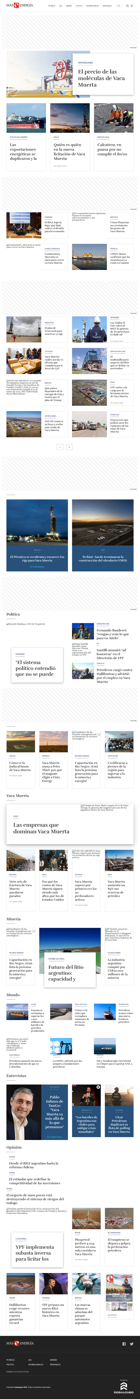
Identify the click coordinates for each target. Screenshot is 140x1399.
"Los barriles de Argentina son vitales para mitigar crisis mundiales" (86, 1124)
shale (56, 137)
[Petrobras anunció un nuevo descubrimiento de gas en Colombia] (17, 1046)
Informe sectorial (56, 959)
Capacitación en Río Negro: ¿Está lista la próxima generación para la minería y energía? (86, 772)
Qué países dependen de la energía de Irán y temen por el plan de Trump (54, 394)
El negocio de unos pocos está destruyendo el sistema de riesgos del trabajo (35, 1199)
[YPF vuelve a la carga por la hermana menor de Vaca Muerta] (89, 393)
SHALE (15, 816)
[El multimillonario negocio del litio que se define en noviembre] (89, 361)
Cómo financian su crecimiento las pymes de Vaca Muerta (119, 227)
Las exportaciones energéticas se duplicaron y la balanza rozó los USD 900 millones (26, 156)
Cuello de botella (81, 1004)
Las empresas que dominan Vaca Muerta (41, 828)
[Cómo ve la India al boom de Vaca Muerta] (21, 741)
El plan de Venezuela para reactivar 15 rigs (54, 330)
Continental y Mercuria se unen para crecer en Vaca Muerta (54, 258)
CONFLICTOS (57, 1055)
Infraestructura (103, 624)
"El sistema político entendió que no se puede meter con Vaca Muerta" (36, 674)
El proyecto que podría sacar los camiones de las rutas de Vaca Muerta (119, 425)
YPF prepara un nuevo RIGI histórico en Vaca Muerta (53, 1310)
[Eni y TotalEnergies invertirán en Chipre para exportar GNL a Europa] (105, 1046)
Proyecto (113, 249)
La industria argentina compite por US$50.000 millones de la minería (118, 969)
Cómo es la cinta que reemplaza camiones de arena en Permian (82, 1017)
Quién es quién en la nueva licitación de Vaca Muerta (69, 151)
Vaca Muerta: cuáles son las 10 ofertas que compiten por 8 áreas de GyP (54, 362)
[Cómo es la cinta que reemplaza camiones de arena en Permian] (61, 1012)
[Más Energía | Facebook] (127, 6)
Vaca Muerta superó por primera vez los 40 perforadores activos (86, 890)
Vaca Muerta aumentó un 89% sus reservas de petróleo (116, 889)
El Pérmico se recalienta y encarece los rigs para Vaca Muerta (37, 558)
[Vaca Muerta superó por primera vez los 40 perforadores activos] (86, 860)
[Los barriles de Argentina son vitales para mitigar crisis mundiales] (86, 1095)
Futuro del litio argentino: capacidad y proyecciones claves (66, 979)
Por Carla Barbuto (37, 567)
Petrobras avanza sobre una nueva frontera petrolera (126, 1016)
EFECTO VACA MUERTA (18, 137)
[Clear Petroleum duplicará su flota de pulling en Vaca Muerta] (119, 1095)
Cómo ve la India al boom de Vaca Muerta (20, 766)
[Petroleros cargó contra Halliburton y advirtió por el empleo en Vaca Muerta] (83, 671)
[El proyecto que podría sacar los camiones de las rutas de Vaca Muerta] (89, 424)
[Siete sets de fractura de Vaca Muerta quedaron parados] (21, 860)
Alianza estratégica (52, 249)
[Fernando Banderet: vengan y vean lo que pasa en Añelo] (83, 631)
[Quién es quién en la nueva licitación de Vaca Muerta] (70, 118)
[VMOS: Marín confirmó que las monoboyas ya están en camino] (89, 257)
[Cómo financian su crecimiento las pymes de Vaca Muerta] (89, 225)
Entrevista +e (86, 1110)
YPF (98, 644)
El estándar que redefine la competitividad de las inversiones (34, 1181)
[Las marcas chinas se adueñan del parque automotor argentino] (86, 1283)
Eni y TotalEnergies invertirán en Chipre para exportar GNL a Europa (114, 1063)
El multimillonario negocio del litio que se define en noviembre (119, 362)
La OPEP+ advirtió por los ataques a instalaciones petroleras (67, 1063)
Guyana (33, 1004)
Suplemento (112, 1315)
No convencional (114, 1233)
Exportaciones (85, 62)
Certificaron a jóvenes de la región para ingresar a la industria (117, 770)
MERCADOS (114, 217)
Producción (49, 323)
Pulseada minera (114, 953)
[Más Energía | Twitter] (132, 6)
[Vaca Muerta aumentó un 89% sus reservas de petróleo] (119, 860)
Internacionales (92, 6)
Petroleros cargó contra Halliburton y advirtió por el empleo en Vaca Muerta (114, 676)
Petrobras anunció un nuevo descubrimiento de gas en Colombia (25, 1063)
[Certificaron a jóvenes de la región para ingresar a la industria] (119, 741)
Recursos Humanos (82, 756)
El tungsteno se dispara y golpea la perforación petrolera (119, 1245)
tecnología (114, 415)
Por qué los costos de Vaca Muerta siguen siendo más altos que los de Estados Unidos (53, 890)
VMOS (103, 550)
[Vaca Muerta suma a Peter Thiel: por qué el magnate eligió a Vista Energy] (53, 741)
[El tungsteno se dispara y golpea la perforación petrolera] (119, 1218)
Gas (60, 6)
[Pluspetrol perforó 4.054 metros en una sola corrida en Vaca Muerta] (86, 1218)
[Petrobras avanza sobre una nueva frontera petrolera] (105, 1012)
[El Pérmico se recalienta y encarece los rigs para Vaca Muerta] (37, 522)
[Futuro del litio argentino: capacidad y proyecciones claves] (70, 951)
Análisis (12, 756)
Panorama (48, 217)
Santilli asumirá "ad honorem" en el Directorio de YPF (111, 654)
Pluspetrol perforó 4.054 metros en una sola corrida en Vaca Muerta (85, 1247)
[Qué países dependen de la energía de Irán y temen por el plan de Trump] (23, 393)
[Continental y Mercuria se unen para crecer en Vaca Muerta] (23, 257)
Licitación (48, 351)
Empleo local (103, 137)
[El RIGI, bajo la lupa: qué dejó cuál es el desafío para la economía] (23, 225)
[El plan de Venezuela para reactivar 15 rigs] (23, 329)
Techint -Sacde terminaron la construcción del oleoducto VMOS (103, 558)
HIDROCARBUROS (14, 1055)
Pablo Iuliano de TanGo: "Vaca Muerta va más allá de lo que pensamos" (54, 1112)
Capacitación (113, 756)
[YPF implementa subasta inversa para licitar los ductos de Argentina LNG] (37, 1231)
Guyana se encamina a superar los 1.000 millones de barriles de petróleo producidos (37, 1020)
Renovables (107, 6)
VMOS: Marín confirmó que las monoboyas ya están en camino (120, 258)
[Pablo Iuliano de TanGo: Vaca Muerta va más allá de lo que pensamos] (23, 1112)
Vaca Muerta (55, 1087)
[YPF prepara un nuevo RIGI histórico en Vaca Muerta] (53, 1283)
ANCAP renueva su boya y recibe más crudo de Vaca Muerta (54, 426)
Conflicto (100, 663)
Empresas (45, 756)
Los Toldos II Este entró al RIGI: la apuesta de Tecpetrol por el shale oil (119, 328)
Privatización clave (117, 351)
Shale (112, 382)
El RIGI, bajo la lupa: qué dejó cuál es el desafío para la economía (54, 227)
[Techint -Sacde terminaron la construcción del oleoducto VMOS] (103, 522)
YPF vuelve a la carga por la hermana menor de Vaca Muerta (119, 392)
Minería (69, 6)
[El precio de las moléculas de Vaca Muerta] (70, 74)
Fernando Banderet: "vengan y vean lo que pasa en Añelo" (113, 634)
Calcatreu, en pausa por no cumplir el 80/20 (112, 149)
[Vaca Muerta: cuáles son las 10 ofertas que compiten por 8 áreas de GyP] (23, 361)
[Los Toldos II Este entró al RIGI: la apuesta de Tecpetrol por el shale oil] (89, 329)
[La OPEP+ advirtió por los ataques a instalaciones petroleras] (61, 1046)
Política (79, 6)
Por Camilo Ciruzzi (60, 166)
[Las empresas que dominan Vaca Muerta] (107, 824)
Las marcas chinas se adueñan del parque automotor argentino (83, 1314)
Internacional (124, 1004)
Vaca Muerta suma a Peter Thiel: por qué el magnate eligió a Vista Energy (52, 772)
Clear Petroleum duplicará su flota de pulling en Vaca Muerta (119, 1124)
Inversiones (114, 318)
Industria (12, 875)
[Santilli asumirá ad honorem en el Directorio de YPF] (83, 651)
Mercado (48, 383)
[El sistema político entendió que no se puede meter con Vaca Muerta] (37, 646)
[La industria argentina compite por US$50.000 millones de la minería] (119, 938)
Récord (77, 1233)
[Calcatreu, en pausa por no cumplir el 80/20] (113, 118)
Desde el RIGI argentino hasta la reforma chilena (33, 1165)
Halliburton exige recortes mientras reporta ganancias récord (19, 1314)
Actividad (78, 875)
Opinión (12, 1157)
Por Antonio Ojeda (116, 403)
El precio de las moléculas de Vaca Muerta (101, 78)
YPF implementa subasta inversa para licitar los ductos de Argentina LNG (35, 1259)
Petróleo (51, 6)
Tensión (12, 1298)
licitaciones (21, 1239)
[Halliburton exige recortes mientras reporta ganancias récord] (21, 1283)
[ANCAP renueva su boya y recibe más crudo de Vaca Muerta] (23, 424)
